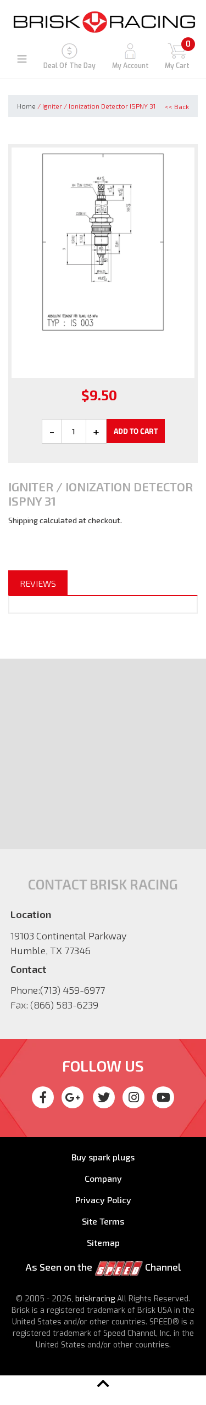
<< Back (177, 106)
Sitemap (103, 1242)
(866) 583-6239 (64, 1005)
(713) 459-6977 (72, 990)
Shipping (23, 520)
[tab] (38, 583)
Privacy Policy (103, 1199)
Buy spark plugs (103, 1157)
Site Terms (103, 1221)
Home (26, 106)
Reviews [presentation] (38, 583)
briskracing (95, 1299)
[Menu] (21, 57)
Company (103, 1178)
